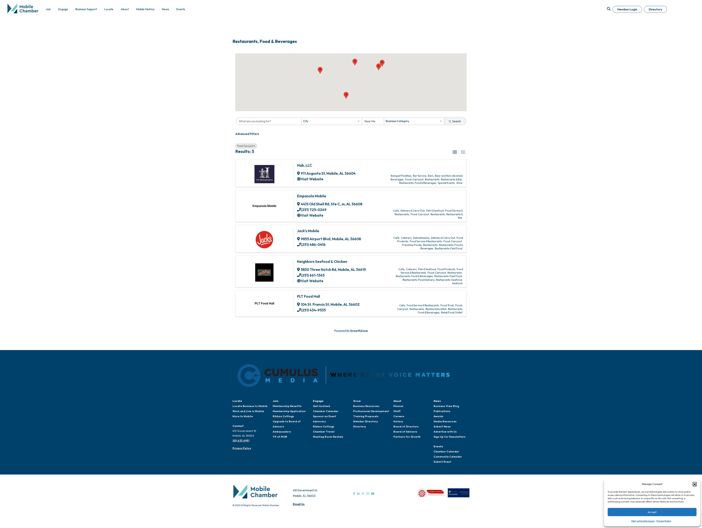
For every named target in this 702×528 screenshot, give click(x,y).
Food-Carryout (245, 146)
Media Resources (445, 421)
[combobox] (331, 121)
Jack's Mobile (308, 231)
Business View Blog (446, 406)
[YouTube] (372, 493)
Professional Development (371, 411)
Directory (655, 9)
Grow (357, 401)
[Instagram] (368, 493)
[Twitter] (363, 493)
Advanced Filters (247, 134)
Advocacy (319, 421)
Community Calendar (448, 456)
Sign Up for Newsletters (450, 436)
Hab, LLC (304, 165)
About (397, 401)
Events (438, 446)
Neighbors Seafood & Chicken (322, 261)
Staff (397, 411)
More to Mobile (243, 416)
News (437, 401)
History (398, 421)
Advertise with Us (445, 431)
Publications (442, 411)
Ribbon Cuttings (283, 416)
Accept (652, 512)
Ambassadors (282, 431)
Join (275, 401)
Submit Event (442, 461)
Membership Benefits (287, 406)
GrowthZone (359, 331)
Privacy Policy (663, 521)
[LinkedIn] (358, 493)
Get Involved (321, 406)
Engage (318, 401)
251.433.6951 (241, 440)
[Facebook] (354, 493)
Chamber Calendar (325, 411)
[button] (695, 484)
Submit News (442, 426)
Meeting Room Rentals (328, 436)
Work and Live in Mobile (248, 411)
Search (456, 121)
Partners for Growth (407, 436)
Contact (238, 426)
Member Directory (365, 421)
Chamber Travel (324, 431)
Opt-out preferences (643, 521)
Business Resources (366, 406)
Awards (438, 416)
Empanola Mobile (311, 196)
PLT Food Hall (308, 296)
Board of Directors (406, 426)
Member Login (627, 9)
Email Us (299, 504)
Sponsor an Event (324, 416)
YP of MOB (280, 436)
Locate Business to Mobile (250, 406)
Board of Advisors (405, 431)
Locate (237, 401)
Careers (398, 416)
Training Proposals (365, 416)
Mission (398, 406)
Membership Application (289, 411)
